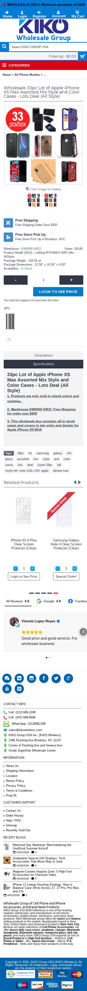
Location (11, 776)
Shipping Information (20, 771)
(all (59, 465)
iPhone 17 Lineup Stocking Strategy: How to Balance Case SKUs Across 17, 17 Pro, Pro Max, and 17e (46, 888)
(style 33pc (45, 465)
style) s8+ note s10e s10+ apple (26, 470)
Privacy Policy (16, 785)
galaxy (57, 453)
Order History (15, 815)
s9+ (69, 453)
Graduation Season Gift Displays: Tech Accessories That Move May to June (39, 860)
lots (20, 465)
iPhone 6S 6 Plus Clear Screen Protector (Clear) (22, 544)
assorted (23, 459)
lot (30, 453)
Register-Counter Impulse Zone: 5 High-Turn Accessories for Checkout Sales (42, 873)
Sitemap (11, 825)
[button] (3, 631)
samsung (42, 453)
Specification (43, 364)
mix (35, 459)
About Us (12, 766)
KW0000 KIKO (31, 248)
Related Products (21, 482)
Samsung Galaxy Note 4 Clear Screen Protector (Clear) (64, 544)
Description (43, 355)
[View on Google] (14, 621)
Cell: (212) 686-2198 (22, 712)
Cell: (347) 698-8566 (22, 717)
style (46, 459)
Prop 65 (11, 795)
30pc (20, 453)
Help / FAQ (13, 820)
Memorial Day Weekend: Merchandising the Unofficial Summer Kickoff (42, 846)
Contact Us (13, 810)
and (56, 459)
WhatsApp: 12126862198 (28, 723)
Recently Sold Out (18, 830)
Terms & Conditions (19, 790)
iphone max (61, 470)
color (67, 459)
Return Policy (15, 781)
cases (9, 465)
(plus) (9, 459)
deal (30, 465)
